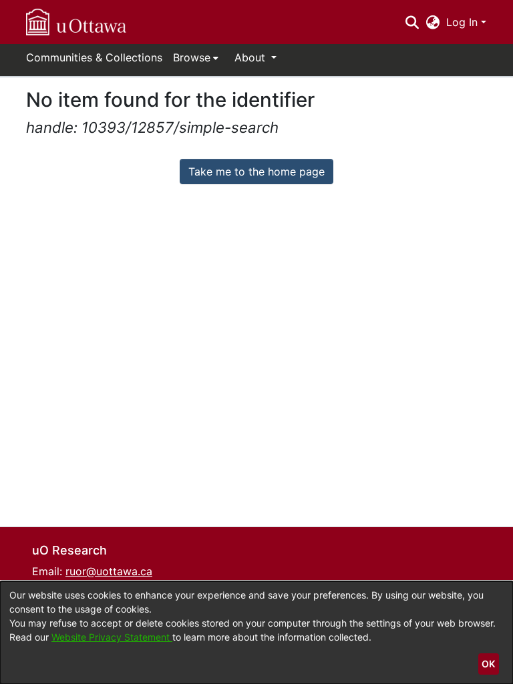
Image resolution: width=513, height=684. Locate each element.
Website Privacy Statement (111, 637)
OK (488, 663)
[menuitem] (195, 57)
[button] (76, 22)
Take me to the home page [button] (256, 171)
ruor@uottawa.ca (108, 571)
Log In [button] (463, 22)
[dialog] (256, 632)
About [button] (251, 57)
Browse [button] (191, 57)
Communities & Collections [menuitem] (94, 57)
